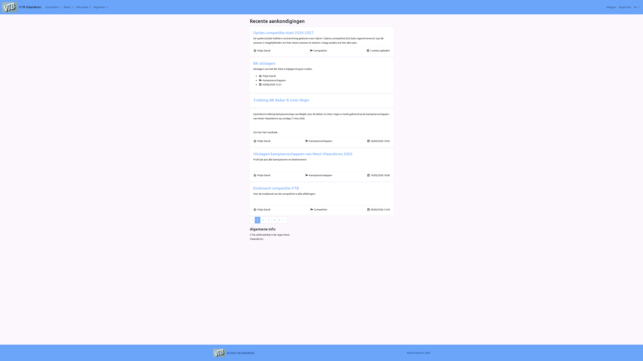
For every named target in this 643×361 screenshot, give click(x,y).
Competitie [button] (52, 7)
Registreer (625, 7)
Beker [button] (67, 7)
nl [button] (636, 7)
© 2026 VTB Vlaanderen (240, 352)
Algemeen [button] (99, 7)
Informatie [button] (82, 7)
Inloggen (611, 7)
